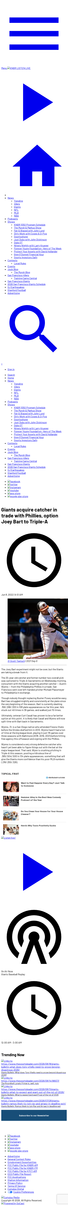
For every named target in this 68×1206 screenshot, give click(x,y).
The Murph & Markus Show (27, 227)
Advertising (14, 293)
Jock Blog (13, 269)
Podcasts (13, 218)
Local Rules (20, 263)
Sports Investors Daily (25, 257)
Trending (18, 200)
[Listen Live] (34, 870)
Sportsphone (21, 236)
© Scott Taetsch (16, 660)
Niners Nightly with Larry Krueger (31, 245)
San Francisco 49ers (18, 275)
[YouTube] (13, 490)
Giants (17, 206)
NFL (16, 209)
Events (11, 266)
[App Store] (14, 493)
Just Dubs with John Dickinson (30, 239)
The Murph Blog (22, 272)
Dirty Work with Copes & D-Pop (30, 233)
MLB (16, 212)
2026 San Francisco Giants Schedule (27, 284)
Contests (12, 260)
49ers (17, 203)
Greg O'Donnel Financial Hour (29, 254)
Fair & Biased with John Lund (29, 230)
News (11, 197)
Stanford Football (17, 290)
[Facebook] (14, 481)
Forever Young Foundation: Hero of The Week (38, 248)
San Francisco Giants (19, 281)
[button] (34, 787)
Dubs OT (18, 242)
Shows (11, 221)
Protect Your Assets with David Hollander (35, 251)
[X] (13, 484)
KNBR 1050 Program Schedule (29, 224)
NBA (16, 215)
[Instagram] (14, 487)
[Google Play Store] (18, 496)
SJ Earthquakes (16, 287)
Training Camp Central (25, 278)
